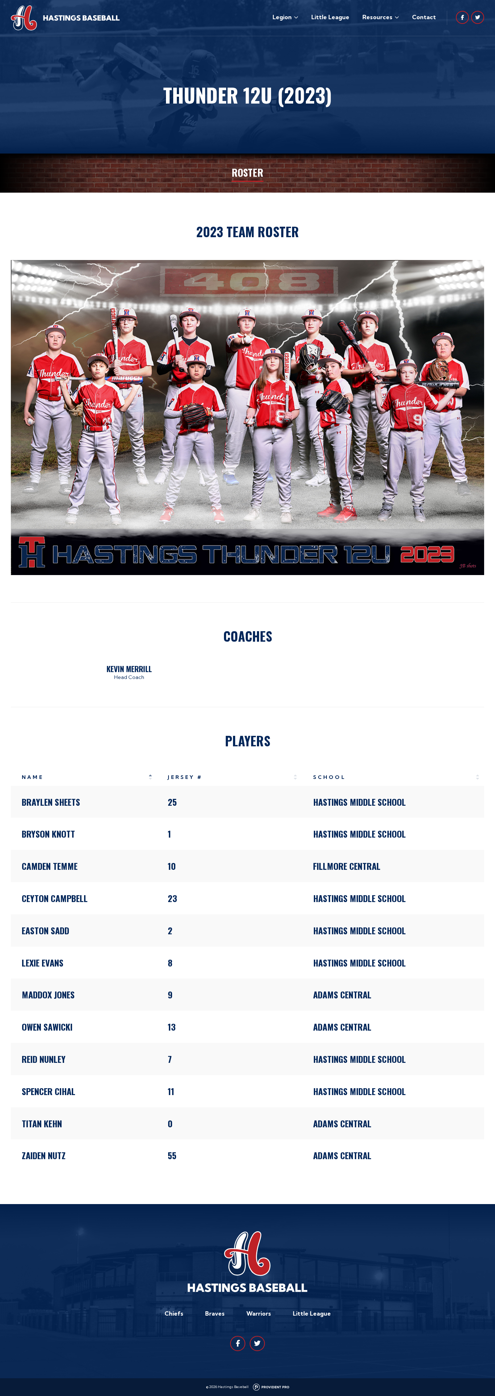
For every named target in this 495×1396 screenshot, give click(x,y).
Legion (282, 17)
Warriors (258, 1313)
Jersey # (185, 777)
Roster (247, 172)
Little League (330, 17)
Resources (377, 17)
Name (32, 777)
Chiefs (174, 1313)
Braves (215, 1313)
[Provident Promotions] (271, 1386)
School (329, 777)
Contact (424, 17)
